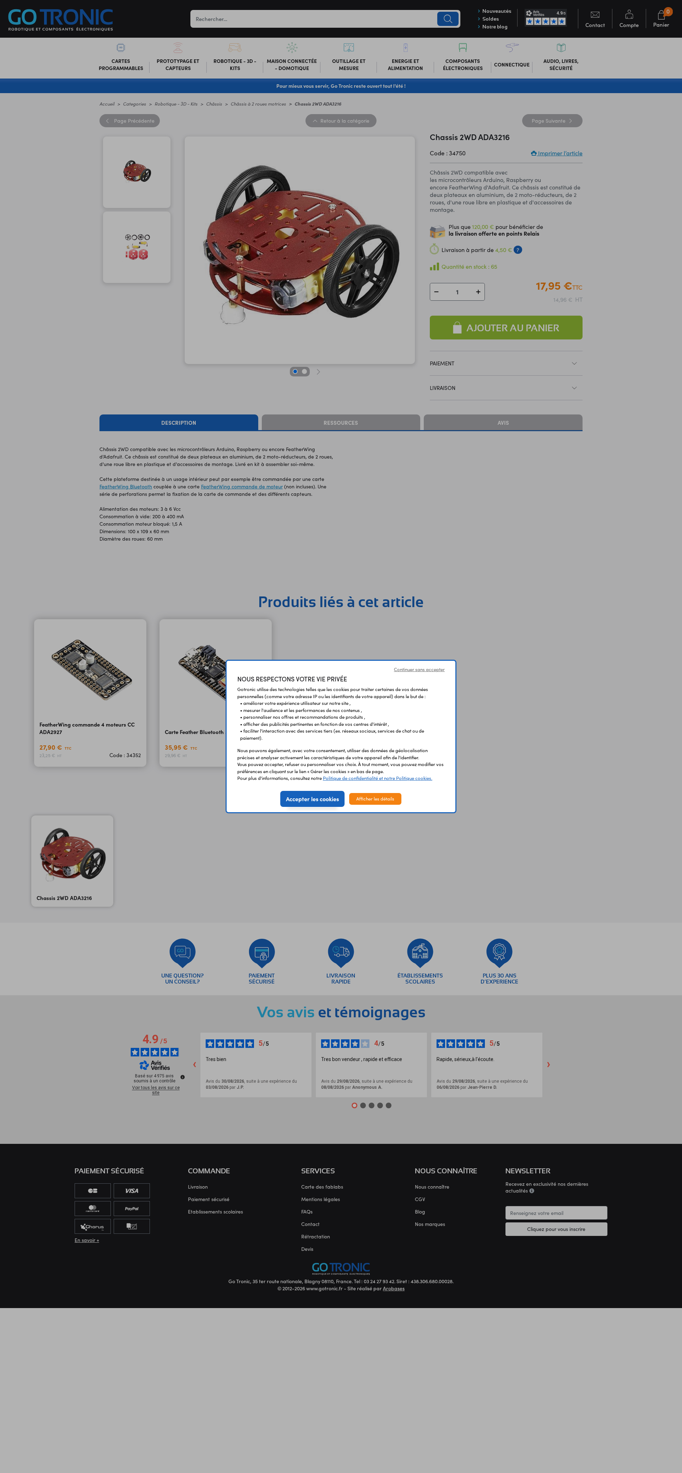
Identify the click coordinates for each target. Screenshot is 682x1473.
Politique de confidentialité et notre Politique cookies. (377, 778)
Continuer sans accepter (419, 669)
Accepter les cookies (312, 799)
